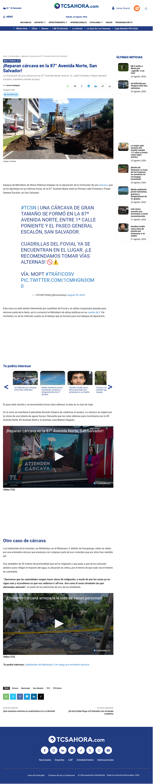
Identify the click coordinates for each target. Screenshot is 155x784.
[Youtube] (108, 750)
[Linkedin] (95, 86)
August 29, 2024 (75, 295)
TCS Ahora (57, 688)
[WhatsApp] (68, 86)
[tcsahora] (76, 6)
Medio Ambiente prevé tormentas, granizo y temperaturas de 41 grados (139, 194)
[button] (146, 8)
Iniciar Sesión (122, 8)
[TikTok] (81, 750)
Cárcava (15, 688)
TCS (48, 688)
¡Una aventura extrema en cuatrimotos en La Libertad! (29, 711)
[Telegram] (89, 86)
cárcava (103, 185)
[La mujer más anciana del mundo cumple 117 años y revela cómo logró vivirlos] (123, 147)
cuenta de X (94, 312)
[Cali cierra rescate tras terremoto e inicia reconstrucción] (123, 210)
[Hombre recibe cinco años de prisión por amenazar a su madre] (123, 227)
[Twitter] (75, 86)
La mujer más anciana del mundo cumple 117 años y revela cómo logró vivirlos (139, 151)
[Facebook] (82, 86)
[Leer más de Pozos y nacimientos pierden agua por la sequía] (98, 395)
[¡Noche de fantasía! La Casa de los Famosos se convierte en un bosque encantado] (123, 168)
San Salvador (38, 688)
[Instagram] (54, 750)
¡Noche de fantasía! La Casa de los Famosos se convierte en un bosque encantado (139, 173)
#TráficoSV (59, 274)
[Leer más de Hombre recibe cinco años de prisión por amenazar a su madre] (71, 395)
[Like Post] (109, 86)
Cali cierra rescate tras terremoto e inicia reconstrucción (139, 212)
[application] (58, 457)
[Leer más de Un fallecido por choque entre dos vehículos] (16, 393)
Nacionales (14, 56)
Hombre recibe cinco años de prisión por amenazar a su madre (138, 231)
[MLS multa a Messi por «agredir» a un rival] (123, 67)
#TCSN (28, 208)
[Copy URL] (102, 86)
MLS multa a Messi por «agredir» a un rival (137, 69)
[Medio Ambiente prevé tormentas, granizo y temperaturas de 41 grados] (123, 190)
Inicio (5, 56)
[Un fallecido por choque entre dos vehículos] (123, 84)
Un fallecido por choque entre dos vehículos (139, 85)
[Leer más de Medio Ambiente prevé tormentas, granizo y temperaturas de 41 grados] (43, 397)
